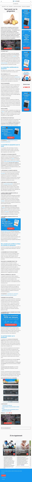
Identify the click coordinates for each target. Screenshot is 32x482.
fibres (3, 111)
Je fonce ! (7, 48)
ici (10, 168)
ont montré (3, 173)
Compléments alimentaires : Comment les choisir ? (7, 452)
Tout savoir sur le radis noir (7, 405)
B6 (1, 78)
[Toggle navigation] (1, 1)
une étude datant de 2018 (8, 183)
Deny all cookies (4, 477)
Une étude (2, 200)
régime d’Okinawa (4, 63)
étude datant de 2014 (6, 231)
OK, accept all (3, 475)
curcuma (14, 56)
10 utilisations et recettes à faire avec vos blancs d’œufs (21, 452)
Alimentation (11, 6)
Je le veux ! (11, 137)
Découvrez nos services (11, 324)
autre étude (7, 211)
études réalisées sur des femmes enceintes (11, 161)
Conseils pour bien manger (17, 6)
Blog (7, 6)
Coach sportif (4, 6)
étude (3, 207)
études (13, 158)
